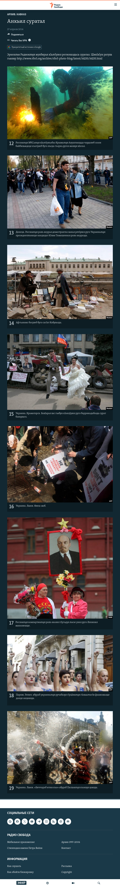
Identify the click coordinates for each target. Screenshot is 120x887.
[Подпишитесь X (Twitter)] (25, 821)
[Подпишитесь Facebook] (17, 821)
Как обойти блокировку (20, 872)
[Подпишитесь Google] (10, 821)
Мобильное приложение (21, 842)
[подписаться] (68, 821)
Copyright (66, 872)
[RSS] (54, 821)
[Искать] (99, 883)
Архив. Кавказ (16, 14)
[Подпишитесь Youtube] (32, 821)
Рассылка (66, 866)
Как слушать (14, 866)
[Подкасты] (61, 821)
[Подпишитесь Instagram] (46, 821)
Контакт (66, 848)
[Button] (15, 35)
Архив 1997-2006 (70, 842)
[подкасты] (47, 883)
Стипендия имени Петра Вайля (24, 848)
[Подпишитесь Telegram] (39, 821)
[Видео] (73, 883)
